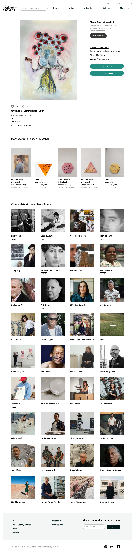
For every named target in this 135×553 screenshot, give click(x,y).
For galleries (56, 520)
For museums (57, 524)
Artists (71, 8)
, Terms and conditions (41, 546)
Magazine (124, 8)
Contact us (16, 532)
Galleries (106, 8)
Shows (56, 8)
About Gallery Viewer (21, 524)
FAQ (13, 520)
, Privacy (54, 546)
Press (14, 528)
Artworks (88, 8)
